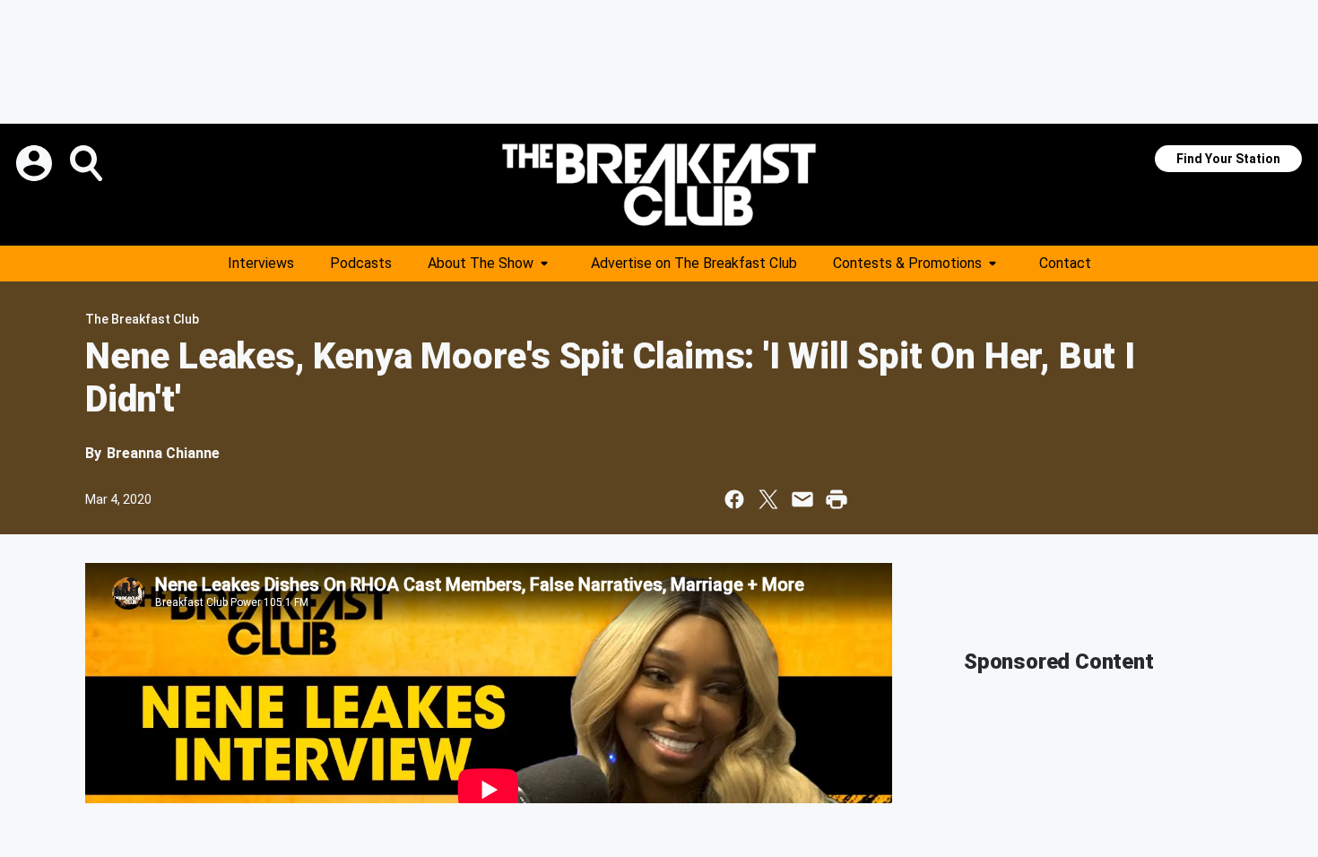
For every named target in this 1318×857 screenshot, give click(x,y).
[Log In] (36, 163)
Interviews (261, 263)
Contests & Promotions (907, 263)
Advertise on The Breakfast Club (694, 263)
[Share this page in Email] (802, 499)
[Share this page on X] (768, 499)
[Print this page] (836, 499)
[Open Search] (88, 163)
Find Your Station (1228, 158)
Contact (1065, 263)
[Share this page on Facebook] (734, 499)
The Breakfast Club (142, 319)
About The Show (480, 263)
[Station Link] (659, 184)
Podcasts (361, 263)
